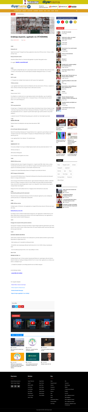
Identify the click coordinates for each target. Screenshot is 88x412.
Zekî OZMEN (41, 395)
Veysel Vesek (41, 391)
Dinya (48, 10)
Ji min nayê (64, 42)
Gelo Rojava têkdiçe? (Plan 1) (68, 69)
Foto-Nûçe (65, 174)
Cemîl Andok (30, 389)
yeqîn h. (29, 383)
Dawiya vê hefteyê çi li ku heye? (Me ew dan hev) (61, 141)
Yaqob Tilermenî (65, 67)
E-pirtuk (66, 391)
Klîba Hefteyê (61, 180)
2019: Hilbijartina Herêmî (69, 399)
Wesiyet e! (64, 59)
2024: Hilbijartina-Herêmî (69, 395)
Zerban (63, 91)
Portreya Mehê (61, 177)
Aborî (52, 10)
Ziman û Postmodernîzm (67, 53)
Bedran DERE (30, 385)
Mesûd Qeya (64, 44)
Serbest (24, 10)
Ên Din (56, 10)
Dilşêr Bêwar (64, 109)
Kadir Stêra (64, 89)
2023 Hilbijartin (67, 397)
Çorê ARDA (64, 55)
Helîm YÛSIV (64, 40)
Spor (45, 10)
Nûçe (12, 10)
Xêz (71, 174)
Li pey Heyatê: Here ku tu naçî (68, 107)
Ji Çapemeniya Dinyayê (69, 389)
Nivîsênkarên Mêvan (54, 399)
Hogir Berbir (64, 60)
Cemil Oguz (64, 83)
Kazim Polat (64, 99)
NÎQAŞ (66, 387)
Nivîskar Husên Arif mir (46, 364)
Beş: (23, 40)
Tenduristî (69, 177)
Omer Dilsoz (64, 33)
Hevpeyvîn (29, 10)
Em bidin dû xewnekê (66, 32)
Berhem (41, 10)
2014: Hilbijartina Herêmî (69, 401)
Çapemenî (35, 10)
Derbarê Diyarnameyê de (15, 381)
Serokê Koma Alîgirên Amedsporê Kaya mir (27, 14)
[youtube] (18, 386)
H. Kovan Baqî (64, 51)
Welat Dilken (41, 389)
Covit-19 (66, 393)
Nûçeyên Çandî (17, 10)
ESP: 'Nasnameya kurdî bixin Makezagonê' (60, 128)
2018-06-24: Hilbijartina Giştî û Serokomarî (70, 404)
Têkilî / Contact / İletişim (15, 383)
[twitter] (12, 386)
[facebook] (15, 386)
